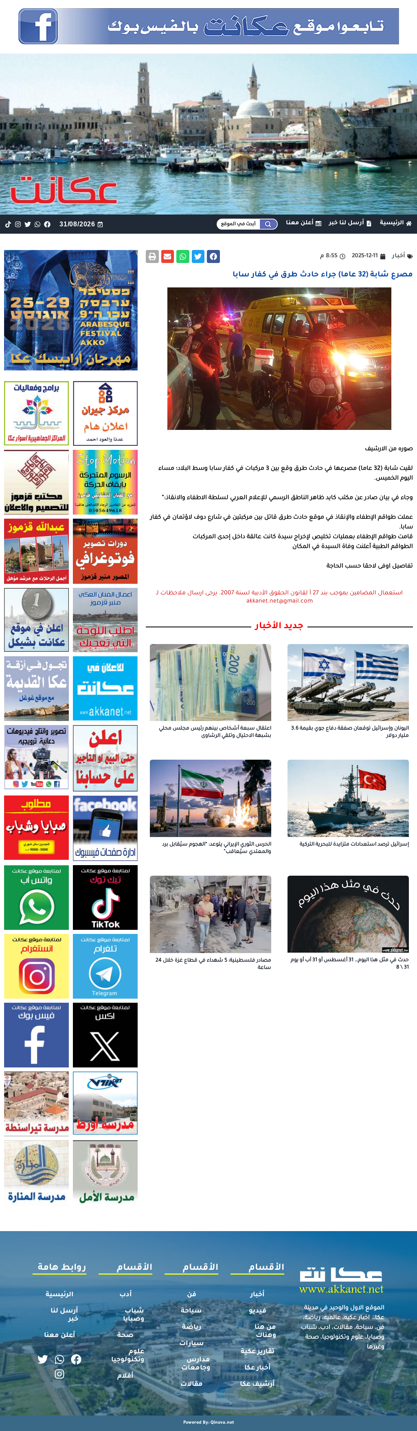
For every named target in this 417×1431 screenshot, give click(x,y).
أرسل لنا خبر (64, 1315)
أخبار (257, 1295)
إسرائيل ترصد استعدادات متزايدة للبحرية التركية (354, 845)
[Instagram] (18, 224)
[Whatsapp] (38, 224)
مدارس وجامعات (195, 1364)
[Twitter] (27, 224)
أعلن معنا (59, 1335)
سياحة (191, 1311)
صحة (125, 1335)
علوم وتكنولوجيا (127, 1356)
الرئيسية (60, 1295)
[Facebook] (47, 224)
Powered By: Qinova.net (208, 1422)
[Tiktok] (8, 224)
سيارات (191, 1344)
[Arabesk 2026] (71, 368)
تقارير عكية (257, 1352)
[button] (213, 256)
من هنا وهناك (265, 1331)
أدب (125, 1295)
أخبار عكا (257, 1368)
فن (191, 1295)
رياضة (191, 1327)
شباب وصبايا (133, 1315)
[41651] (208, 42)
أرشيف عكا (257, 1384)
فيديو (257, 1311)
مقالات (191, 1384)
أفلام (125, 1376)
